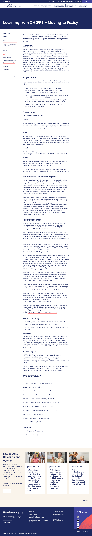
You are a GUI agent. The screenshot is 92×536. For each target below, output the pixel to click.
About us (36, 5)
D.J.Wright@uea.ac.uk (39, 431)
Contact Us (78, 1)
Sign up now (7, 522)
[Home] (13, 5)
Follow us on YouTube (78, 528)
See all (85, 500)
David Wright (34, 383)
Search (87, 1)
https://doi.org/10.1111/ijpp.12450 (37, 252)
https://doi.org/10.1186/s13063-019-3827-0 (37, 301)
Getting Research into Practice (71, 5)
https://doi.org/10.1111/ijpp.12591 (36, 269)
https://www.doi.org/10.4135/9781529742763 (42, 313)
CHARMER (26, 366)
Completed (8, 53)
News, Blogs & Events (53, 1)
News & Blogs (33, 514)
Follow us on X (78, 517)
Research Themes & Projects (46, 5)
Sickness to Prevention (9, 62)
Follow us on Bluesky (78, 520)
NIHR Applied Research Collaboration (9, 1)
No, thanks (85, 531)
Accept (78, 531)
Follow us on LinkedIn (78, 524)
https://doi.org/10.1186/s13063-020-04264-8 (37, 280)
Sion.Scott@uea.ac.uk (37, 435)
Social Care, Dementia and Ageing (10, 44)
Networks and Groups (67, 1)
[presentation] (5, 491)
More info (35, 533)
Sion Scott (45, 383)
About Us (31, 511)
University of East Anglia (9, 76)
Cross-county (6, 69)
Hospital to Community (9, 60)
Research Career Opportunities (83, 5)
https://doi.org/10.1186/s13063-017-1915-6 (37, 229)
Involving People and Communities (59, 5)
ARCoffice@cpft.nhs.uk (59, 520)
